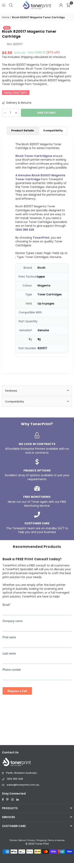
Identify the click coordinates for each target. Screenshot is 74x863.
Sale (6, 27)
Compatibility (53, 130)
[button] (68, 5)
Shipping (27, 57)
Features (11, 391)
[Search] (10, 5)
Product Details (22, 130)
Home (5, 17)
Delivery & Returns (18, 103)
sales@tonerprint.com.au (23, 785)
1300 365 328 (15, 779)
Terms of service (56, 840)
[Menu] (3, 5)
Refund (22, 840)
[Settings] (61, 5)
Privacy (31, 840)
